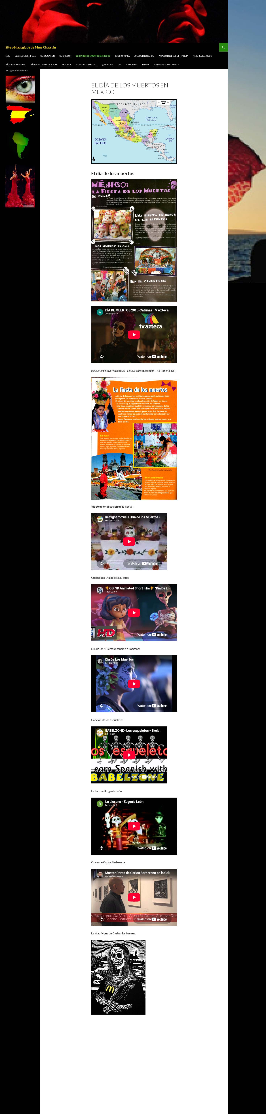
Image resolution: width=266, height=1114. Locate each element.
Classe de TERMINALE (25, 56)
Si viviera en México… (87, 64)
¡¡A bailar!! (107, 64)
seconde (66, 64)
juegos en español (144, 56)
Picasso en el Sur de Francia (173, 56)
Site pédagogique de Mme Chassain (30, 47)
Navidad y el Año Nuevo (166, 64)
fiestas (145, 64)
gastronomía (122, 56)
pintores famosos (202, 56)
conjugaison (47, 56)
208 (119, 64)
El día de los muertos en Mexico (93, 56)
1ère (7, 56)
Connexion (65, 56)
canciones (132, 64)
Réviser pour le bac (15, 64)
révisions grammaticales (44, 64)
